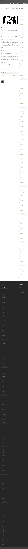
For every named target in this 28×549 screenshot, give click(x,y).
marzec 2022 (3, 371)
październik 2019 (3, 419)
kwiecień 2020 (3, 409)
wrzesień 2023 (21, 75)
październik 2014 (21, 251)
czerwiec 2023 (21, 80)
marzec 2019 (21, 164)
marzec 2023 (21, 85)
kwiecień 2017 (3, 468)
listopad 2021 (21, 111)
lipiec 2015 (21, 236)
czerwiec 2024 (21, 60)
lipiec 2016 (3, 483)
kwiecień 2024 (3, 330)
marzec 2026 (3, 292)
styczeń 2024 (3, 335)
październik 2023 (21, 73)
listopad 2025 (21, 32)
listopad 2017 (21, 190)
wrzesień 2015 (21, 233)
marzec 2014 (3, 529)
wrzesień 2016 (21, 213)
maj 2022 (21, 101)
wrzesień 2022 (3, 361)
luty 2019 (2, 432)
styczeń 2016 (3, 493)
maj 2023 (2, 348)
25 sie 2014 (9, 25)
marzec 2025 (3, 312)
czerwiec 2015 (21, 238)
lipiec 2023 (21, 78)
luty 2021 (21, 126)
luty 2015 (2, 511)
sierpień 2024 (21, 57)
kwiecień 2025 (3, 310)
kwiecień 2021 (3, 389)
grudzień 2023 (21, 70)
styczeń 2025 (3, 315)
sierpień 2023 (3, 343)
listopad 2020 (21, 131)
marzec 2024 (21, 65)
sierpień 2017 (21, 195)
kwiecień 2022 (21, 103)
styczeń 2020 (3, 414)
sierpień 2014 (3, 521)
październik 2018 (21, 172)
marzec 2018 (3, 450)
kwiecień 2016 (3, 488)
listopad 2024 (21, 52)
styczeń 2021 (3, 394)
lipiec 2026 (21, 19)
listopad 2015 (3, 496)
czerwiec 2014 (3, 524)
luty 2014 (21, 264)
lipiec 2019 (21, 157)
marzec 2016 (21, 223)
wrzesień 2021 (3, 381)
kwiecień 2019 (21, 162)
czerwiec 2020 (21, 139)
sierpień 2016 (21, 215)
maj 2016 (21, 220)
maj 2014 (2, 526)
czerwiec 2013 (3, 544)
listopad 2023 (3, 338)
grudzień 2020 (21, 129)
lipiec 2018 (21, 177)
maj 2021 (21, 121)
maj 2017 (21, 200)
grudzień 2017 (3, 455)
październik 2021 (21, 113)
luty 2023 (2, 353)
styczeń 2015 (21, 246)
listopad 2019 (3, 417)
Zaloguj (2, 0)
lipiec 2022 (21, 98)
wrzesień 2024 (21, 55)
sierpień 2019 (3, 422)
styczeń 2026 (21, 29)
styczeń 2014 (21, 266)
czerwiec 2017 (3, 465)
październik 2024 (3, 320)
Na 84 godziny (20, 290)
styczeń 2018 (21, 187)
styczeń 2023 (21, 88)
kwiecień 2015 (21, 241)
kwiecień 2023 (21, 83)
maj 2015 (2, 506)
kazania (12, 25)
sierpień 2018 (3, 442)
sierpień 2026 (3, 284)
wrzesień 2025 (3, 302)
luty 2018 (21, 185)
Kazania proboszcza (15, 25)
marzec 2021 (3, 391)
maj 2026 (21, 22)
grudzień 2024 (21, 50)
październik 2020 (3, 399)
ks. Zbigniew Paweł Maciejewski (4, 25)
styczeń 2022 (21, 108)
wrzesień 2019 (21, 154)
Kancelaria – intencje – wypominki (19, 8)
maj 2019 (2, 427)
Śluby (4, 3)
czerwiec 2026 (3, 287)
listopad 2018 (3, 437)
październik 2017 (21, 192)
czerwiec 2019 (21, 159)
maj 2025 (21, 42)
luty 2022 (21, 106)
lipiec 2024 (3, 325)
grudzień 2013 (3, 534)
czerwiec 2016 (21, 218)
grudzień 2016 (21, 208)
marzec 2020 (21, 144)
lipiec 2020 (3, 404)
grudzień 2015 (21, 228)
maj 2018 (21, 180)
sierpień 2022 (3, 363)
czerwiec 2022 (3, 366)
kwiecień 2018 (21, 182)
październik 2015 (3, 498)
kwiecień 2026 (21, 24)
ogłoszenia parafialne (8, 8)
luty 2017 (21, 205)
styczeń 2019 (21, 167)
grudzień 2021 (3, 376)
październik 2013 (21, 271)
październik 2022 (21, 93)
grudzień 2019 (21, 149)
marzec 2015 (21, 243)
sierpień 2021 (21, 116)
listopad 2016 (21, 210)
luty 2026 (21, 27)
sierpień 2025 (21, 37)
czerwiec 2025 (3, 307)
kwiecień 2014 (21, 261)
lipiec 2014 (21, 256)
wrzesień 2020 (21, 134)
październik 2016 (3, 478)
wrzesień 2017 (3, 460)
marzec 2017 (3, 470)
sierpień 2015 (3, 501)
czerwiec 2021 (3, 386)
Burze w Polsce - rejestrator (21, 292)
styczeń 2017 (3, 473)
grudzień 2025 (3, 297)
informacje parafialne (13, 8)
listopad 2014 (3, 516)
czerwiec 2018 (3, 445)
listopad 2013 (21, 269)
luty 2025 (21, 47)
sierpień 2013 (21, 274)
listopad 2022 (3, 358)
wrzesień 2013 (3, 539)
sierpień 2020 (21, 136)
